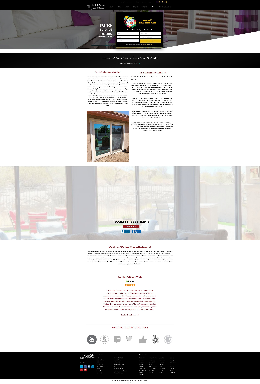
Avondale (162, 357)
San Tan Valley (152, 368)
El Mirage (172, 360)
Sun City (172, 368)
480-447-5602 (131, 226)
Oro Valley (141, 366)
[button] (112, 7)
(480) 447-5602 (161, 2)
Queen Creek (142, 368)
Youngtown (172, 372)
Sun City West (142, 370)
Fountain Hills (152, 362)
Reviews (136, 2)
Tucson (151, 372)
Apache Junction (153, 357)
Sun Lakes (151, 370)
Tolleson (141, 372)
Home (117, 2)
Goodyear (141, 364)
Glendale (162, 362)
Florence (141, 362)
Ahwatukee (141, 357)
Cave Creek (162, 360)
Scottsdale (162, 368)
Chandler (141, 374)
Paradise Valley (152, 366)
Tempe (171, 370)
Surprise (162, 370)
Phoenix (172, 366)
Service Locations (126, 2)
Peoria (161, 366)
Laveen (151, 364)
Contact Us (151, 2)
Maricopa (162, 364)
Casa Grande (152, 360)
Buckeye (172, 357)
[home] (96, 7)
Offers (143, 2)
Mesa (171, 364)
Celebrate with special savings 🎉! (130, 63)
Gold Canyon (173, 362)
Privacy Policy (130, 382)
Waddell (161, 372)
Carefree (141, 360)
